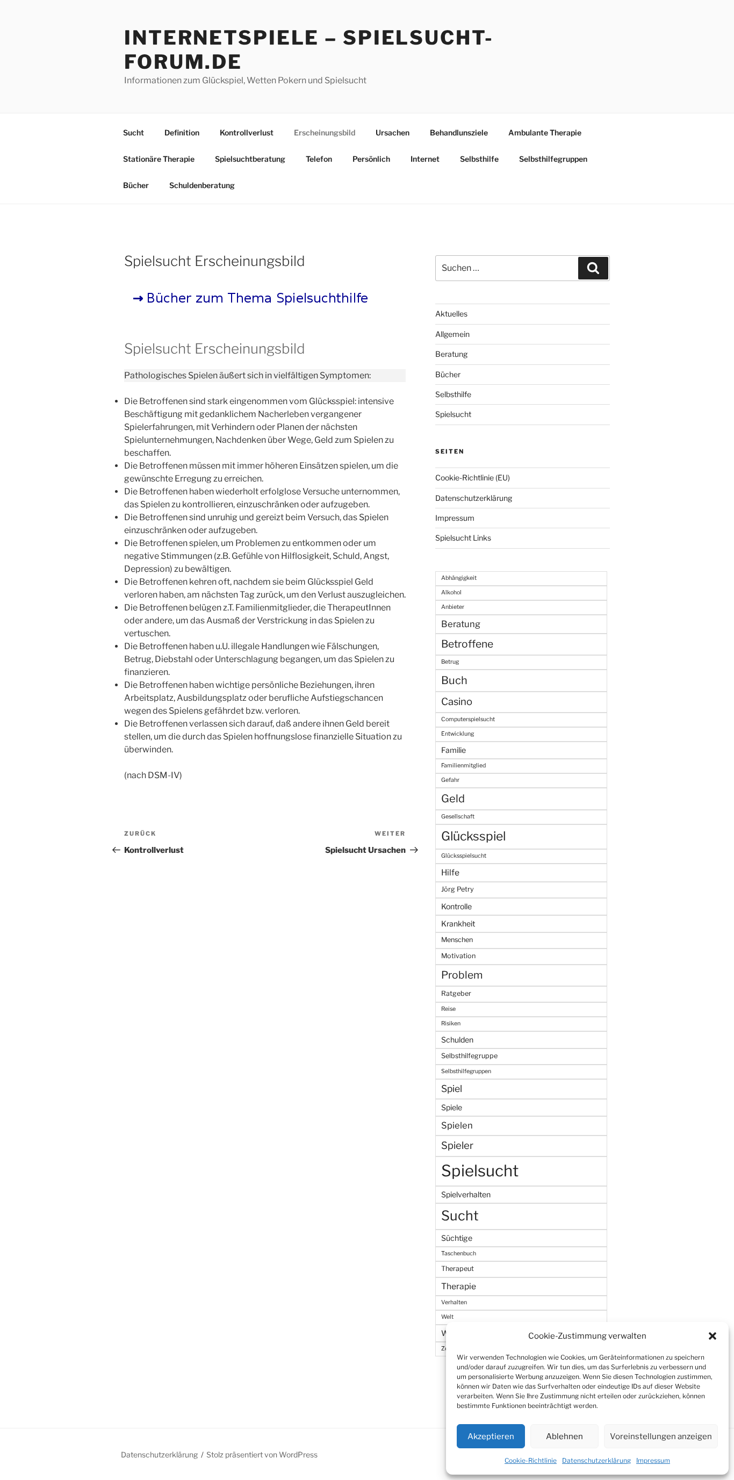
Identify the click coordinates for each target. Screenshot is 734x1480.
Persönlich (371, 158)
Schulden (457, 1039)
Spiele (451, 1107)
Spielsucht (453, 414)
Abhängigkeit (459, 577)
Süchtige (456, 1237)
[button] (712, 1336)
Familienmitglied (463, 765)
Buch (454, 680)
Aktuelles (451, 313)
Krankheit (458, 923)
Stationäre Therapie (159, 158)
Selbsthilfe (479, 158)
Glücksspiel (473, 836)
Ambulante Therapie (544, 132)
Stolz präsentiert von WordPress (262, 1454)
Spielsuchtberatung (250, 158)
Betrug (450, 661)
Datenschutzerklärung (596, 1460)
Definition (181, 132)
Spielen (457, 1125)
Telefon (319, 158)
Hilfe (450, 872)
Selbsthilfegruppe (469, 1056)
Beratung (451, 353)
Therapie (458, 1286)
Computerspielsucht (468, 719)
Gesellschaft (457, 816)
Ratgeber (456, 993)
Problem (462, 974)
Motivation (458, 956)
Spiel (451, 1088)
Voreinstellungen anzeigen (661, 1436)
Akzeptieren (490, 1436)
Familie (453, 750)
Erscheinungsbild (324, 132)
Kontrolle (456, 906)
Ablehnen (564, 1436)
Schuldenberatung (202, 185)
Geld (453, 798)
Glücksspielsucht (463, 855)
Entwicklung (457, 733)
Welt (447, 1316)
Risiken (450, 1023)
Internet (425, 158)
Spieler (457, 1145)
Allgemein (452, 334)
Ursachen (392, 132)
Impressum (653, 1460)
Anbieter (452, 607)
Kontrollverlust (247, 132)
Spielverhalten (466, 1194)
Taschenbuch (458, 1253)
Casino (456, 701)
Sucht (133, 132)
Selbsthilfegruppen (553, 158)
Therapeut (457, 1269)
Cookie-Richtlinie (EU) (472, 477)
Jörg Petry (457, 889)
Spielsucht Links (463, 537)
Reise (448, 1008)
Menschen (457, 940)
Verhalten (454, 1302)
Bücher (136, 185)
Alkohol (451, 592)
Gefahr (450, 780)
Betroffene (467, 643)
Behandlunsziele (459, 132)
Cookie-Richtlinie (531, 1460)
